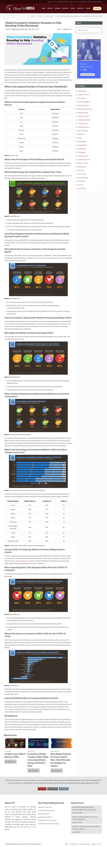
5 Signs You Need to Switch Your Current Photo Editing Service (84, 818)
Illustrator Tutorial (83, 116)
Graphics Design (83, 112)
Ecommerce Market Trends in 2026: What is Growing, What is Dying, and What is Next (37, 760)
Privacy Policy (73, 844)
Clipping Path (82, 91)
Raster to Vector (83, 163)
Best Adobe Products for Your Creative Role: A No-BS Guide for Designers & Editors (61, 760)
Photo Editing (82, 141)
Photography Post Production (47, 820)
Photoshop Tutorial (84, 159)
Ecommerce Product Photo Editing (48, 823)
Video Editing (82, 188)
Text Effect (81, 170)
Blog (40, 16)
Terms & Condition (84, 844)
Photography (82, 152)
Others (80, 138)
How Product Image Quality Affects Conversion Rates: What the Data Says (84, 808)
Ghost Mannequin (83, 105)
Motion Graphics (83, 131)
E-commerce (49, 16)
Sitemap (94, 844)
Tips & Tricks (82, 174)
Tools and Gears (83, 177)
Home (33, 16)
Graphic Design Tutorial (85, 109)
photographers (82, 145)
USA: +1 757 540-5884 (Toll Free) (59, 2)
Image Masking (82, 123)
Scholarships (82, 167)
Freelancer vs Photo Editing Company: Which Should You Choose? (86, 828)
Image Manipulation (84, 120)
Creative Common (83, 94)
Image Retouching (83, 127)
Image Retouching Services (46, 810)
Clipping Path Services (45, 807)
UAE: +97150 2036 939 (79, 2)
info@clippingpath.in (96, 2)
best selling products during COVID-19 (23, 561)
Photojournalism (83, 156)
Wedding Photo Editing (45, 817)
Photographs (82, 149)
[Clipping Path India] (21, 8)
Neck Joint (81, 134)
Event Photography (84, 102)
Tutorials (80, 185)
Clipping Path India (21, 29)
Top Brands (81, 181)
